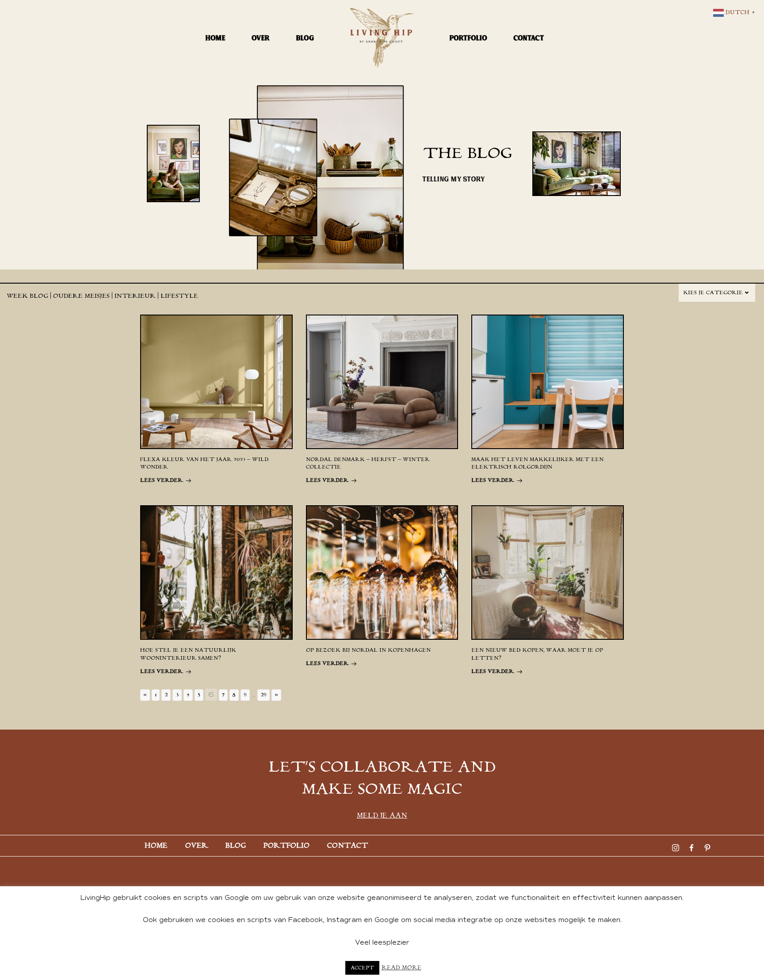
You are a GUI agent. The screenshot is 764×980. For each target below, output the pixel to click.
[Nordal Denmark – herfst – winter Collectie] (382, 381)
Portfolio (468, 38)
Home (215, 38)
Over (261, 38)
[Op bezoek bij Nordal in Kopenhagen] (382, 572)
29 (263, 695)
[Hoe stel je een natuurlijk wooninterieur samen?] (216, 572)
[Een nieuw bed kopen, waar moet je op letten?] (547, 572)
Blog (305, 38)
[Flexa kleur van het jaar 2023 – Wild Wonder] (216, 381)
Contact (529, 38)
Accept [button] (362, 968)
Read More (401, 968)
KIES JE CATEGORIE (713, 292)
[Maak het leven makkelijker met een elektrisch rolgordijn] (547, 381)
